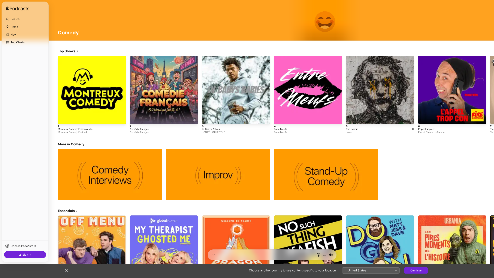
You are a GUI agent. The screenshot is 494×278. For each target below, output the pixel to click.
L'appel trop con (427, 57)
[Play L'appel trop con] (423, 119)
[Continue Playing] (324, 255)
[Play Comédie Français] (135, 119)
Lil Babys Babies (211, 57)
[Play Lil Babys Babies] (207, 119)
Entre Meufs (281, 57)
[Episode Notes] (318, 255)
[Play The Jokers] (351, 119)
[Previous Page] (54, 90)
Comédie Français (140, 57)
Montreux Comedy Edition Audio (77, 57)
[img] (17, 9)
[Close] (66, 270)
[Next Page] (490, 90)
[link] (68, 51)
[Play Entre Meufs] (279, 119)
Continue (416, 270)
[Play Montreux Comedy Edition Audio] (63, 119)
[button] (25, 19)
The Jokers (353, 57)
